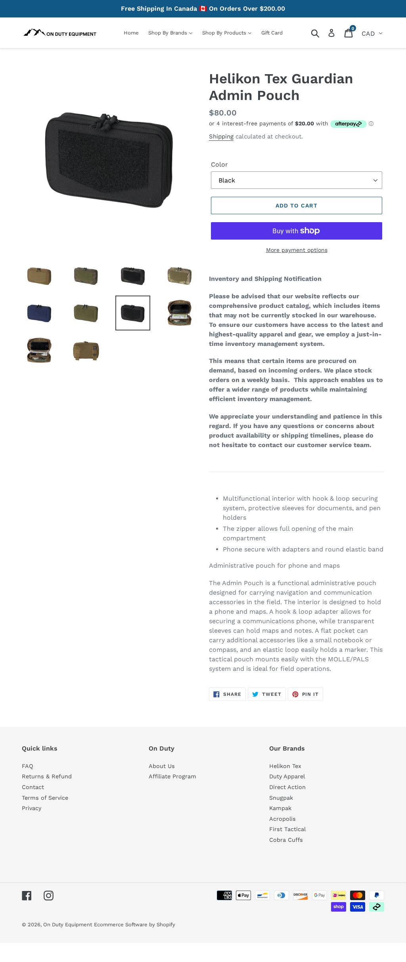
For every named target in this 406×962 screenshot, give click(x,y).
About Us (162, 766)
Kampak (280, 808)
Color (219, 164)
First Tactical (287, 829)
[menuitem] (131, 32)
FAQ (27, 766)
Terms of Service (45, 798)
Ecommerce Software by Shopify (134, 924)
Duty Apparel (287, 776)
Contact (33, 787)
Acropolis (282, 819)
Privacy (31, 808)
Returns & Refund (47, 776)
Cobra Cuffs (286, 840)
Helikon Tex (285, 766)
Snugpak (281, 798)
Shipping (221, 136)
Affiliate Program (172, 776)
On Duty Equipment (67, 924)
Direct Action (287, 787)
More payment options (296, 250)
